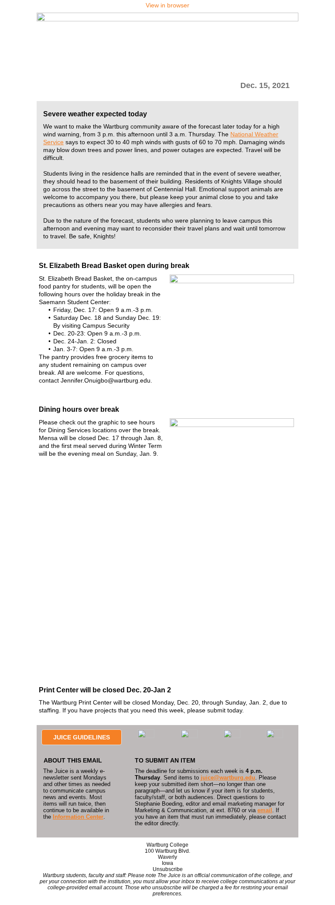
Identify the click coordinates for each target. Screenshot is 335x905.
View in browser (167, 5)
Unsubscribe (168, 869)
